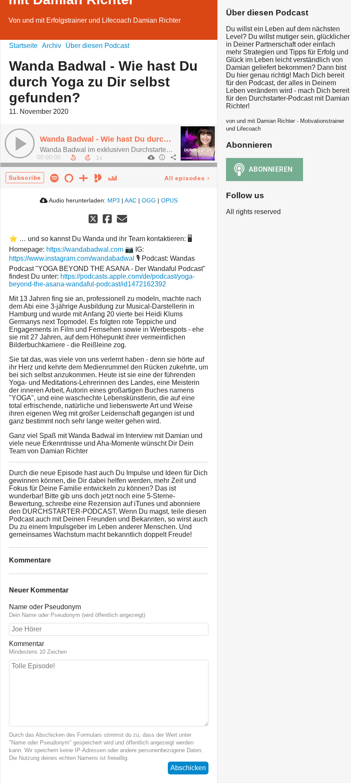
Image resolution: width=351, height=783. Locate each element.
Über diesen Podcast (97, 45)
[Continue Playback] (20, 143)
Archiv (51, 45)
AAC (131, 200)
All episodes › (186, 178)
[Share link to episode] (172, 157)
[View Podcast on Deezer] (112, 177)
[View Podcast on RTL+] (83, 177)
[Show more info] (161, 157)
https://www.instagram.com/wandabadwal (71, 258)
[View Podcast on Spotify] (54, 177)
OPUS (169, 200)
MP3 (113, 200)
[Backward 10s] (73, 157)
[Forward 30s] (87, 157)
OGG (149, 200)
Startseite (23, 45)
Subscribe (25, 177)
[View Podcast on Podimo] (98, 177)
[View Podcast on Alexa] (69, 177)
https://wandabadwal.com (84, 249)
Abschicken (188, 767)
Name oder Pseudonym (45, 606)
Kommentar (26, 643)
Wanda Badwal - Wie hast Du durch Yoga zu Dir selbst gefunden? (159, 139)
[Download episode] (150, 157)
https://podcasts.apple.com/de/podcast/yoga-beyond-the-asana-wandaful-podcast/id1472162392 (102, 280)
